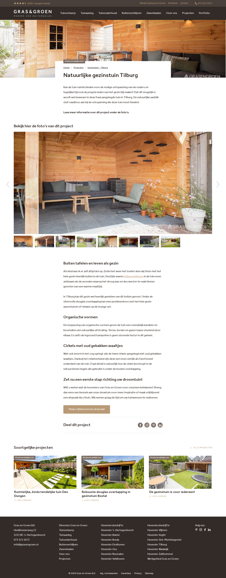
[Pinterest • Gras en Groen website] (197, 530)
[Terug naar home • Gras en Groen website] (32, 13)
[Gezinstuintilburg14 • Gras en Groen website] (44, 242)
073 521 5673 (22, 539)
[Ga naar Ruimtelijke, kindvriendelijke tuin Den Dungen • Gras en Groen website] (45, 472)
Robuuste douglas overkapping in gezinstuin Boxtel (106, 494)
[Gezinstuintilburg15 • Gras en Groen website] (107, 242)
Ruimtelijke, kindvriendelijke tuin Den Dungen (41, 494)
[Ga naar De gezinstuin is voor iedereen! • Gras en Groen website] (180, 472)
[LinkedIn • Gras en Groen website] (210, 530)
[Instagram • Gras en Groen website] (201, 530)
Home (66, 68)
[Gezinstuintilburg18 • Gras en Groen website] (170, 242)
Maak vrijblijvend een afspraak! (87, 409)
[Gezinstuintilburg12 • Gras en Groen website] (86, 242)
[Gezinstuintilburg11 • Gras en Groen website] (65, 242)
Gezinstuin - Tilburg (98, 68)
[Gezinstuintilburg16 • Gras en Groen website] (149, 242)
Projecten (79, 68)
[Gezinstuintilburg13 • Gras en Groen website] (23, 242)
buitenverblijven (133, 276)
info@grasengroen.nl (26, 544)
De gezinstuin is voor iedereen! (172, 492)
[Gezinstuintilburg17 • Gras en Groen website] (128, 242)
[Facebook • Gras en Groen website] (206, 530)
